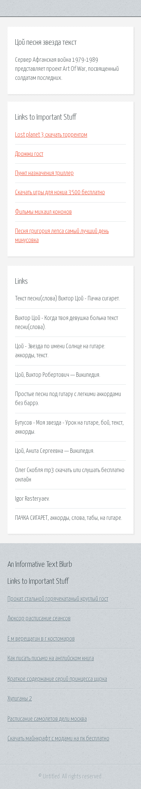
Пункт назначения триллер (44, 173)
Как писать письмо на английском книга (51, 658)
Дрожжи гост (29, 154)
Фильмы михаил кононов (43, 212)
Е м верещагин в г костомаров (41, 639)
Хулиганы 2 (20, 699)
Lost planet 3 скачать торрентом (51, 135)
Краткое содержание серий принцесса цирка (57, 679)
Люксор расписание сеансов (39, 618)
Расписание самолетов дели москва (47, 719)
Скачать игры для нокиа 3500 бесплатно (60, 192)
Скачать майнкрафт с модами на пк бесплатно (58, 739)
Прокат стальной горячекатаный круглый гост (58, 599)
